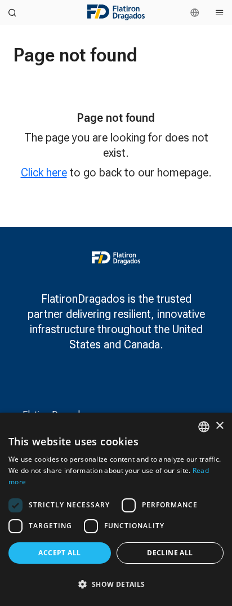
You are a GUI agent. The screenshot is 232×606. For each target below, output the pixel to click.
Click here (44, 172)
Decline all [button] (170, 553)
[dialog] (116, 509)
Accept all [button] (59, 553)
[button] (116, 584)
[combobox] (203, 426)
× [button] (219, 426)
